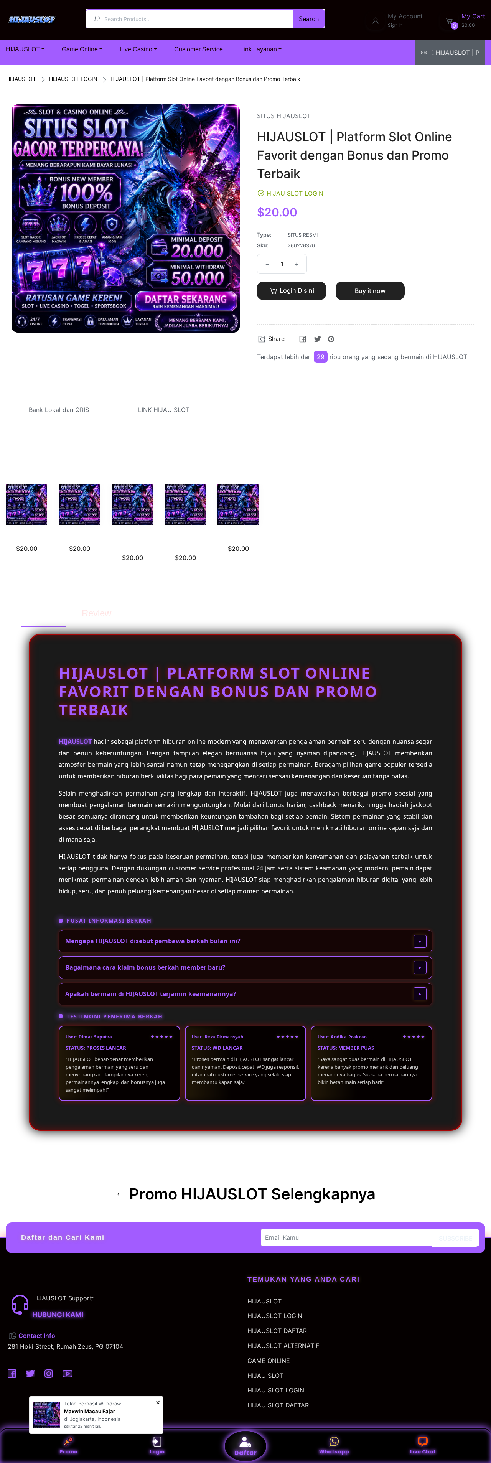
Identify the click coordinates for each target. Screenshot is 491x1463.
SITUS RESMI (26, 537)
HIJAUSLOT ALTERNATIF (283, 1345)
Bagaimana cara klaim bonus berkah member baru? (145, 967)
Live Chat (423, 1451)
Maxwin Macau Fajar (89, 1411)
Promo (68, 1451)
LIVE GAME (238, 537)
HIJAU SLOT (265, 1375)
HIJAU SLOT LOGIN (275, 1390)
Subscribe (456, 1238)
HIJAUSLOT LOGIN (73, 79)
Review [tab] (96, 613)
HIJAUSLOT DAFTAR (277, 1330)
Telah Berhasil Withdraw (92, 1403)
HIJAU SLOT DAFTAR (278, 1405)
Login (157, 1451)
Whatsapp (334, 1451)
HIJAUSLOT (21, 79)
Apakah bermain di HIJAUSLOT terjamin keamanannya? (150, 994)
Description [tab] (43, 613)
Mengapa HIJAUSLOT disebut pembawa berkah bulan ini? (153, 941)
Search (309, 19)
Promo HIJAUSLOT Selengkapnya (250, 1194)
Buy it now (370, 291)
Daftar (245, 1452)
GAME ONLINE (268, 1360)
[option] (26, 528)
